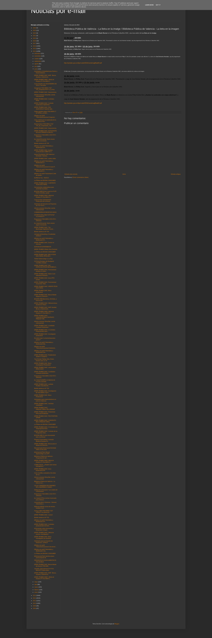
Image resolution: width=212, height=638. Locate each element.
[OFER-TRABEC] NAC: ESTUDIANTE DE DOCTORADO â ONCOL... (45, 131)
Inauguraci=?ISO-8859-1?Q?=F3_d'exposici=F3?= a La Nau (44, 88)
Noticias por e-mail (58, 10)
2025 (34, 30)
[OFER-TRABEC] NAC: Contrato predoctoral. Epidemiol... (43, 104)
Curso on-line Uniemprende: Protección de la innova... (42, 200)
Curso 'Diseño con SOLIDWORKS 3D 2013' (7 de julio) (45, 84)
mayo (36, 582)
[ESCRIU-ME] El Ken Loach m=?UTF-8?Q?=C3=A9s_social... (45, 192)
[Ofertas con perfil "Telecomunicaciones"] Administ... (45, 347)
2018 (34, 41)
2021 (34, 35)
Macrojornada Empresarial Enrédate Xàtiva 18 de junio (45, 448)
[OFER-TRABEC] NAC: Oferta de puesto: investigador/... (44, 533)
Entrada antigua (176, 174)
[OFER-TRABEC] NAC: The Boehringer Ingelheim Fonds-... (44, 228)
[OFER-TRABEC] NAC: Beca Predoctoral (42, 396)
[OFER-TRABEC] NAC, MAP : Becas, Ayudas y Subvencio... (45, 76)
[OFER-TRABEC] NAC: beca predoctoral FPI (42, 469)
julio (35, 66)
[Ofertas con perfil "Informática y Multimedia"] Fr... (43, 239)
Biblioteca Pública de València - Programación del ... (43, 457)
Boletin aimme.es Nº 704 (41, 231)
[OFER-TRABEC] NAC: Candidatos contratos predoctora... (44, 372)
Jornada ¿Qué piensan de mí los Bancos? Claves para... (44, 569)
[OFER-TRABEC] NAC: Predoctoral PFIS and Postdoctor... (44, 412)
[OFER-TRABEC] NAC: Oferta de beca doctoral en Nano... (45, 303)
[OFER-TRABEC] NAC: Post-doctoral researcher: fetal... (45, 283)
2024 (34, 33)
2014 (34, 51)
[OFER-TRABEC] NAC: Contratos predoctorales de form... (44, 525)
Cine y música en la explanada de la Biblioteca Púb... (45, 120)
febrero (36, 589)
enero (36, 592)
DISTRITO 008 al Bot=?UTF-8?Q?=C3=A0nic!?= (44, 215)
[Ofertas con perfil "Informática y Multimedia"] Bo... (43, 343)
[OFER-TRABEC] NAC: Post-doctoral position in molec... (45, 270)
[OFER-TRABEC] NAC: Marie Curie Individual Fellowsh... (44, 274)
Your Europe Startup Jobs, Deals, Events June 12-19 (44, 359)
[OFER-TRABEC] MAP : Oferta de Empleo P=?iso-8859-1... (44, 80)
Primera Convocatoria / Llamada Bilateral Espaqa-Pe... (44, 440)
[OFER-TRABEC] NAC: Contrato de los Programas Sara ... (45, 432)
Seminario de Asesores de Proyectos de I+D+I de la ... (45, 204)
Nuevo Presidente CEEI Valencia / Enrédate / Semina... (44, 155)
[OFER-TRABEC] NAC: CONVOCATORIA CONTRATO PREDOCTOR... (44, 317)
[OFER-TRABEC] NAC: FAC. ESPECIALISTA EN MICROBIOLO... (45, 266)
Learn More (149, 5)
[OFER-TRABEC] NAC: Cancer (43, 515)
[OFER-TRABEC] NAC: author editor (45, 158)
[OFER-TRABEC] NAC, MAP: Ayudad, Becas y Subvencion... (45, 308)
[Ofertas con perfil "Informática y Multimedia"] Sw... (43, 550)
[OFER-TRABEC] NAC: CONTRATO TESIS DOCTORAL (45, 183)
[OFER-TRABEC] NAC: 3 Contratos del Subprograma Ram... (45, 427)
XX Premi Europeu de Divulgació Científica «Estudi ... (44, 262)
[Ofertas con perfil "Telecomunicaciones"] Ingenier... (45, 116)
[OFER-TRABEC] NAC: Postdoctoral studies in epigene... (45, 355)
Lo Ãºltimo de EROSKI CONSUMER (45, 180)
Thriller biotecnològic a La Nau (43, 259)
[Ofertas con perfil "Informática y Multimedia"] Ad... (43, 351)
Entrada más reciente (71, 174)
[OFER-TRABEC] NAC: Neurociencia (45, 92)
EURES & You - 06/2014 (41, 178)
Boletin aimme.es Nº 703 (41, 388)
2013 (34, 595)
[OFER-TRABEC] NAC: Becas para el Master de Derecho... (45, 444)
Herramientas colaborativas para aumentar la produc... (44, 188)
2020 (34, 38)
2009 (34, 606)
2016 (34, 46)
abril (35, 584)
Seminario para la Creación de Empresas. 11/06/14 (43, 541)
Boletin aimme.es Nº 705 (41, 143)
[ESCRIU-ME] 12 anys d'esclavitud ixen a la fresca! (44, 436)
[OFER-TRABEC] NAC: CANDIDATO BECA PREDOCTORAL (45, 421)
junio (36, 69)
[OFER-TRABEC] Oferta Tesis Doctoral (45, 249)
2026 (34, 28)
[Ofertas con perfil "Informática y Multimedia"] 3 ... (43, 161)
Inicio (124, 174)
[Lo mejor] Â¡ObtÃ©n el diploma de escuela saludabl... (44, 380)
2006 (34, 608)
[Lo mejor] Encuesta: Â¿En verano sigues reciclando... (44, 140)
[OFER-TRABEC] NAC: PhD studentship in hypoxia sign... (43, 108)
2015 (34, 48)
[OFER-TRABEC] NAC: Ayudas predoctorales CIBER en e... (43, 150)
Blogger (117, 624)
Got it (158, 5)
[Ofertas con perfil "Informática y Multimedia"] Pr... (43, 146)
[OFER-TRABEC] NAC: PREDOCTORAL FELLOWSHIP (44, 408)
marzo (36, 587)
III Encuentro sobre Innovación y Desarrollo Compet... (43, 529)
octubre (36, 58)
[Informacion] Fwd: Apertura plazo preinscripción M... (44, 556)
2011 (34, 600)
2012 (34, 598)
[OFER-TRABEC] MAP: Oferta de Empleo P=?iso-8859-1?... (44, 196)
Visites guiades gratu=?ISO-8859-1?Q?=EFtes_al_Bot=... (45, 112)
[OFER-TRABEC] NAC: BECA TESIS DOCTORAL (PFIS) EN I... (45, 255)
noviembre (37, 56)
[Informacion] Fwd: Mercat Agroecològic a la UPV (42, 453)
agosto (36, 64)
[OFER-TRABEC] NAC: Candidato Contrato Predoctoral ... (44, 326)
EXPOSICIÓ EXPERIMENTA (42, 247)
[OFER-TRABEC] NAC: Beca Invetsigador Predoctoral (42, 364)
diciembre (37, 53)
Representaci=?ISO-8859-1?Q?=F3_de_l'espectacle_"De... (43, 124)
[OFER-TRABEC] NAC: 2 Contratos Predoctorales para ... (44, 330)
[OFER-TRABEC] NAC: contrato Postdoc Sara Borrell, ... (43, 385)
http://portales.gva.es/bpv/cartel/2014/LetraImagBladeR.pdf (83, 63)
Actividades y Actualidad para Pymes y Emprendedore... (45, 72)
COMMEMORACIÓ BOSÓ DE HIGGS (45, 212)
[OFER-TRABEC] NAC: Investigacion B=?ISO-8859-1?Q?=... (45, 391)
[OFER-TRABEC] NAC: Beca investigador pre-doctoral (42, 537)
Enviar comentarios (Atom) (80, 177)
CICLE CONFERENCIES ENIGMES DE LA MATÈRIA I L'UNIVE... (45, 486)
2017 (34, 43)
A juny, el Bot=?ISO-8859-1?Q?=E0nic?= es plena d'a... (43, 511)
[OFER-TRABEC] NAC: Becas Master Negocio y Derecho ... (45, 295)
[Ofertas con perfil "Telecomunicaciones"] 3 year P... (45, 166)
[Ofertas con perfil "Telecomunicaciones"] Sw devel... (45, 546)
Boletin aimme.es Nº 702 (41, 517)
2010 (34, 603)
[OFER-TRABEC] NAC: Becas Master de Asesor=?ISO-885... (45, 565)
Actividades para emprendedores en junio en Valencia (45, 400)
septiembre (38, 61)
